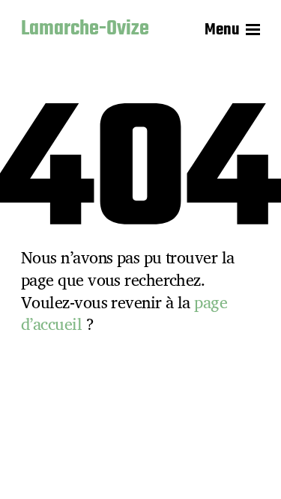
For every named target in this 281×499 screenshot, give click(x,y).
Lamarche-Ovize (85, 30)
